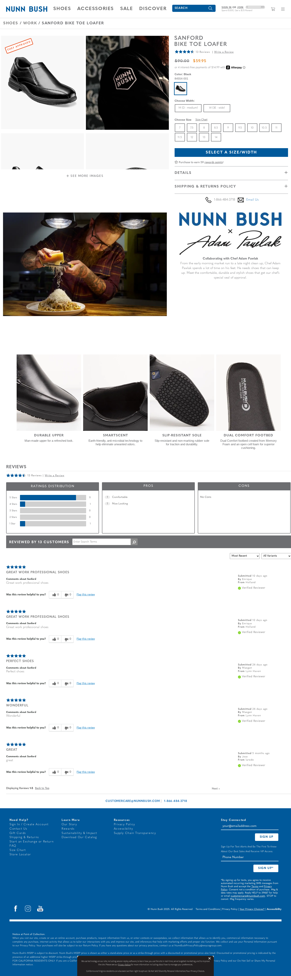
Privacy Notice (124, 964)
